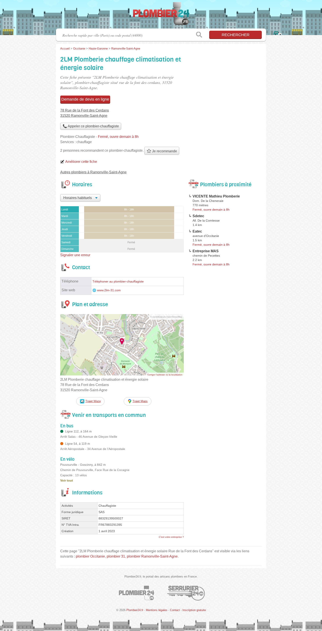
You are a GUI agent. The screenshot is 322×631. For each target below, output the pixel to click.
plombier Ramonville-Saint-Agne (152, 556)
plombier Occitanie (90, 556)
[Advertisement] (225, 370)
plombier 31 (116, 556)
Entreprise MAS (206, 251)
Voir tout (66, 480)
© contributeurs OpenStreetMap (166, 317)
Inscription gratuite (194, 610)
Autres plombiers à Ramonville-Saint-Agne (93, 172)
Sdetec (198, 216)
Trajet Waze (93, 401)
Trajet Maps (140, 401)
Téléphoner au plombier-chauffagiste (118, 281)
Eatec (197, 231)
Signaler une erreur (75, 255)
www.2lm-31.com (109, 290)
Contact (175, 610)
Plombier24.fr (161, 15)
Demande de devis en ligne (85, 99)
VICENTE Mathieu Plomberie (216, 196)
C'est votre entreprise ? (171, 537)
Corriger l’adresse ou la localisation (164, 374)
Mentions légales (156, 610)
